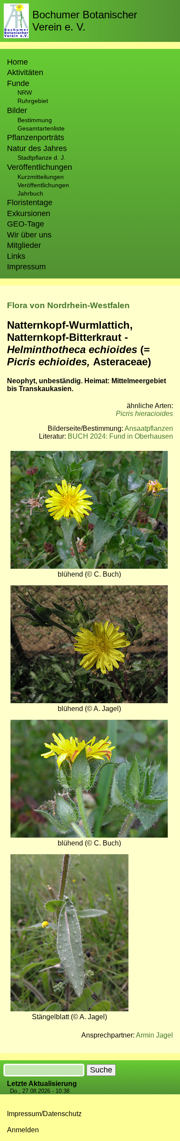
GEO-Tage (25, 224)
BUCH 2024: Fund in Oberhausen (120, 436)
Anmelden (23, 1130)
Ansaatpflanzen (149, 428)
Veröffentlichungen (43, 185)
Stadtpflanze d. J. (41, 157)
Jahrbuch (30, 193)
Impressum (26, 266)
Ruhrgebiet (32, 100)
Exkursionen (28, 213)
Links (16, 256)
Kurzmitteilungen (40, 176)
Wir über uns (29, 234)
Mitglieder (24, 245)
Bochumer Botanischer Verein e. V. (84, 21)
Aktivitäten (25, 72)
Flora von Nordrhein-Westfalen (68, 305)
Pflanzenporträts (35, 137)
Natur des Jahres (37, 148)
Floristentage (29, 202)
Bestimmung (34, 120)
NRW (24, 92)
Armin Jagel (154, 1035)
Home (17, 62)
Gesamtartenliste (41, 128)
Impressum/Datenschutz (44, 1113)
